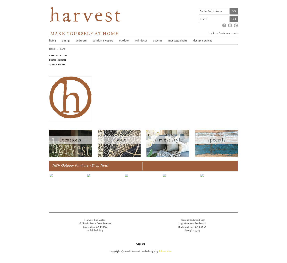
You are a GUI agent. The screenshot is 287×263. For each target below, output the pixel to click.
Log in (212, 33)
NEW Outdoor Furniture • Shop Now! (80, 166)
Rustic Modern (57, 60)
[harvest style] (167, 156)
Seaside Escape (57, 65)
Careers (140, 244)
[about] (119, 156)
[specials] (216, 156)
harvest (85, 17)
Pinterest (236, 25)
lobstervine (165, 251)
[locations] (70, 156)
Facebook (224, 25)
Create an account (228, 33)
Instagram (230, 25)
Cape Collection (58, 56)
